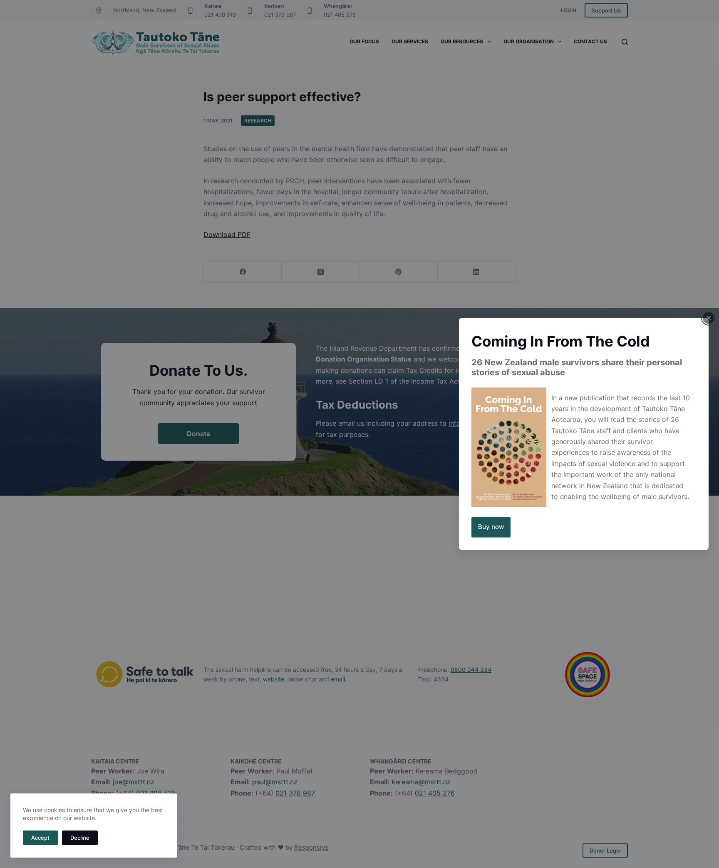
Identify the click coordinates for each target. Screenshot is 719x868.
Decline (79, 837)
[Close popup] (708, 318)
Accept (40, 837)
